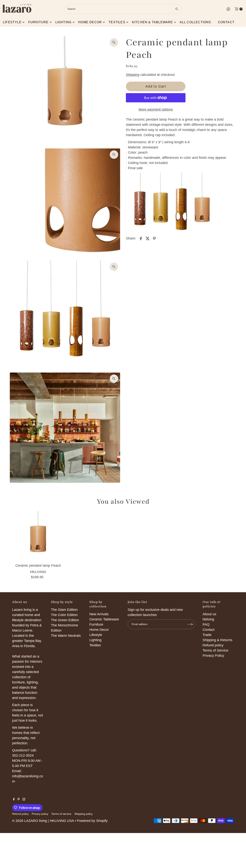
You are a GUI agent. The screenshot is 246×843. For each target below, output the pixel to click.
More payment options (156, 109)
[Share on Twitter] (147, 238)
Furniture (38, 22)
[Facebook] (14, 799)
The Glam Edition (64, 610)
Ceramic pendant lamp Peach (38, 565)
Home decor (90, 22)
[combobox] (123, 9)
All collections (195, 22)
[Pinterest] (18, 799)
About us (209, 614)
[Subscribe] (190, 624)
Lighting (63, 22)
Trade (207, 635)
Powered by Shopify (92, 821)
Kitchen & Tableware (152, 22)
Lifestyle (12, 22)
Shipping (132, 75)
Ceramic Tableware (104, 619)
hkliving (208, 619)
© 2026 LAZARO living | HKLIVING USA (43, 821)
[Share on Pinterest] (154, 238)
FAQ (206, 624)
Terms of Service (215, 650)
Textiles (117, 22)
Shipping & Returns (217, 640)
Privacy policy (40, 813)
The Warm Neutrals (66, 636)
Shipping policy (83, 813)
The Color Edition (64, 615)
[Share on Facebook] (141, 238)
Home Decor (99, 630)
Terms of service (61, 813)
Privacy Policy (213, 656)
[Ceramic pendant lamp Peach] (38, 536)
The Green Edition (65, 620)
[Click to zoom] (114, 42)
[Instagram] (23, 799)
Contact (226, 22)
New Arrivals (99, 614)
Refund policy (213, 645)
